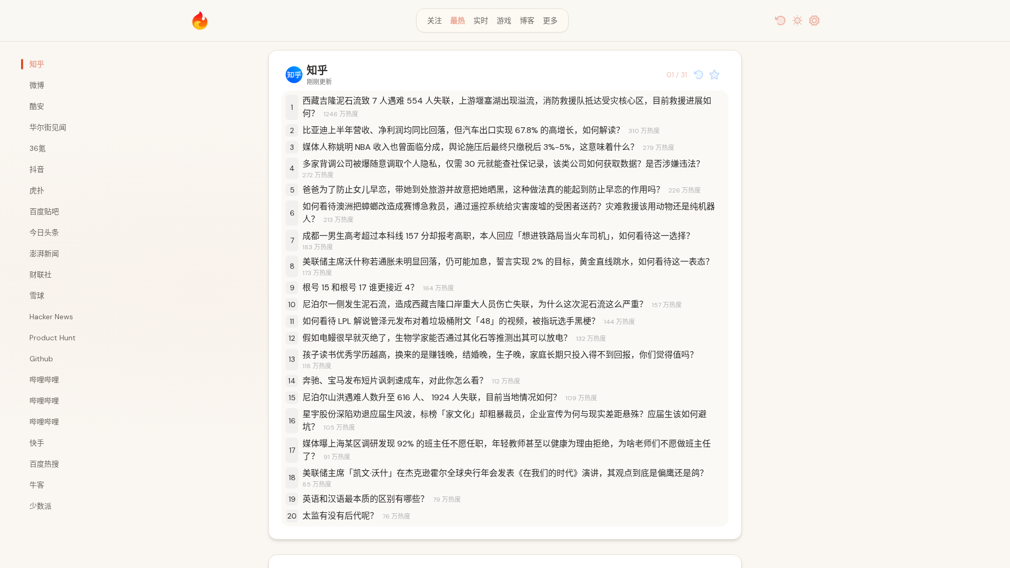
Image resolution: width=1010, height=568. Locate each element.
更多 (550, 20)
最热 (457, 20)
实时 (480, 20)
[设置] (814, 20)
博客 (527, 20)
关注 (434, 20)
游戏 (504, 20)
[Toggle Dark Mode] (797, 20)
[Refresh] (780, 20)
